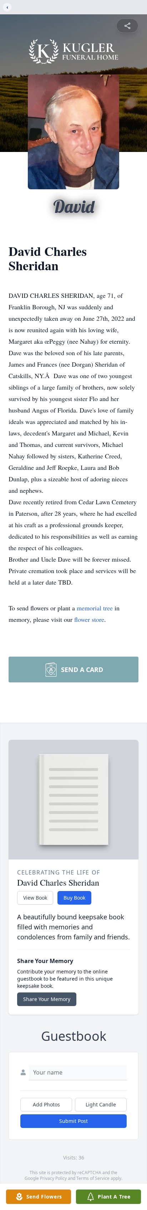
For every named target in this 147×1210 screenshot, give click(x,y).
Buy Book (74, 897)
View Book (35, 897)
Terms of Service (93, 1178)
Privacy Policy (53, 1178)
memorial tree (95, 608)
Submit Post (73, 1121)
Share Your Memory (46, 999)
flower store (89, 619)
